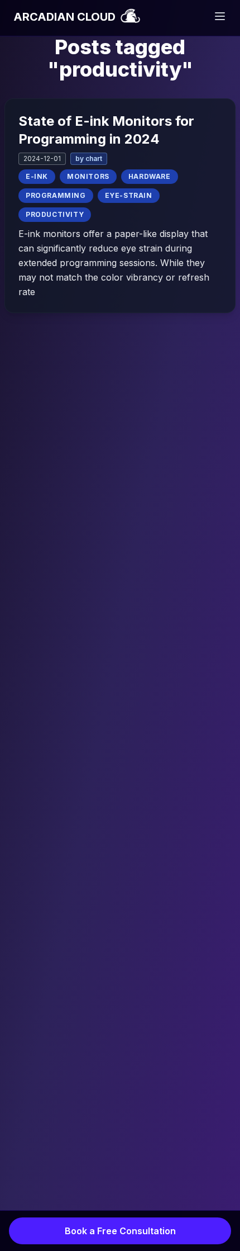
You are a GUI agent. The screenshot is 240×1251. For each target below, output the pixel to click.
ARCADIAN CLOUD (65, 16)
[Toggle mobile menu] (220, 16)
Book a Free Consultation (120, 1230)
